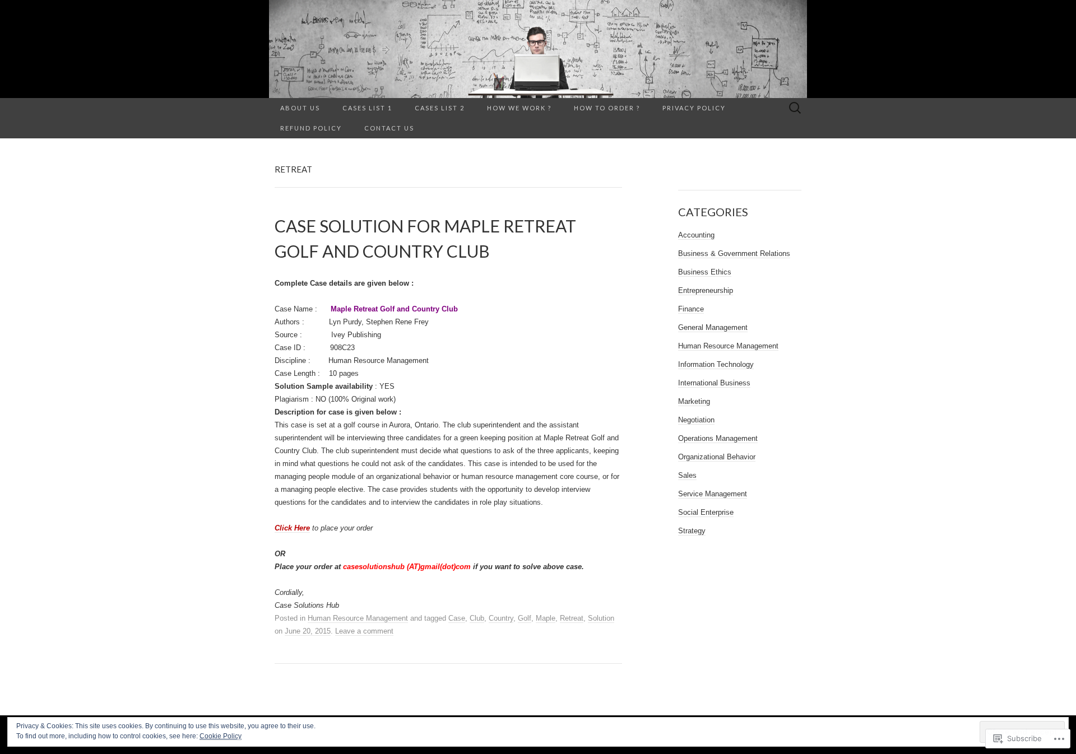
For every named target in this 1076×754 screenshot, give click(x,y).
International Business (714, 383)
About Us (300, 107)
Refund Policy (311, 128)
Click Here (292, 528)
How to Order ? (607, 107)
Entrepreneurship (705, 290)
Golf (524, 618)
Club (477, 618)
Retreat (571, 618)
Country (501, 618)
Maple (545, 618)
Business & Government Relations (734, 253)
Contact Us (389, 128)
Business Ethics (704, 272)
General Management (713, 327)
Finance (691, 309)
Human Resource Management (358, 618)
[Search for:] (795, 108)
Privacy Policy (694, 107)
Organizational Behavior (716, 457)
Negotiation (696, 420)
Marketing (694, 401)
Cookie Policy (221, 736)
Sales (687, 475)
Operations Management (718, 438)
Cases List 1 (367, 107)
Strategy (692, 531)
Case (456, 618)
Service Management (712, 494)
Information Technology (716, 364)
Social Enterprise (706, 512)
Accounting (696, 235)
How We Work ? (519, 107)
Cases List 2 (440, 107)
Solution (601, 618)
